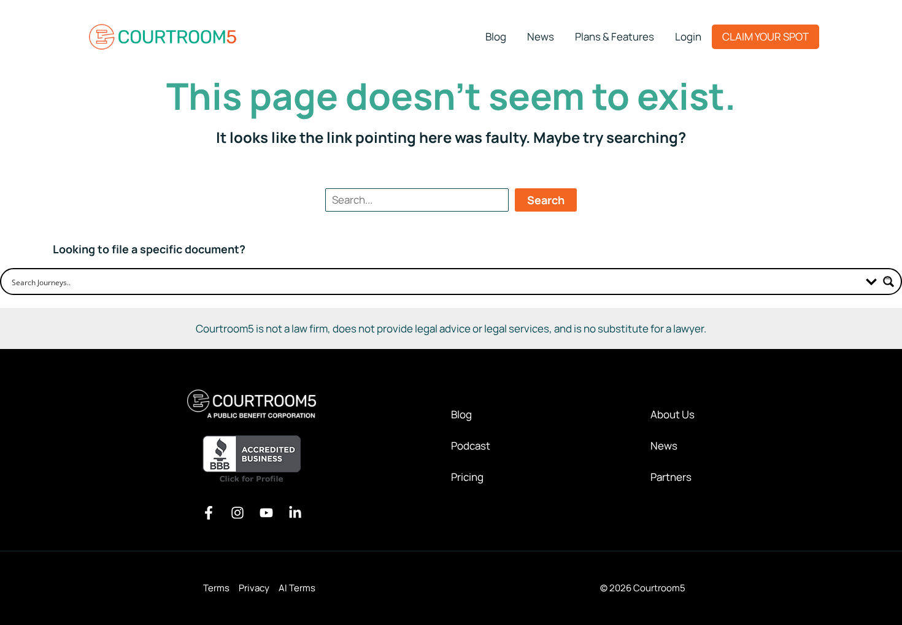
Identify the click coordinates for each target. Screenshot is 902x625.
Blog (461, 414)
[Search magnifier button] (888, 281)
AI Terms (297, 587)
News (663, 446)
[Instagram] (237, 513)
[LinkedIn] (295, 513)
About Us (672, 414)
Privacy (254, 587)
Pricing (467, 477)
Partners (671, 477)
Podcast (470, 446)
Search (546, 200)
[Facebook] (208, 513)
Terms (216, 587)
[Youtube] (266, 513)
